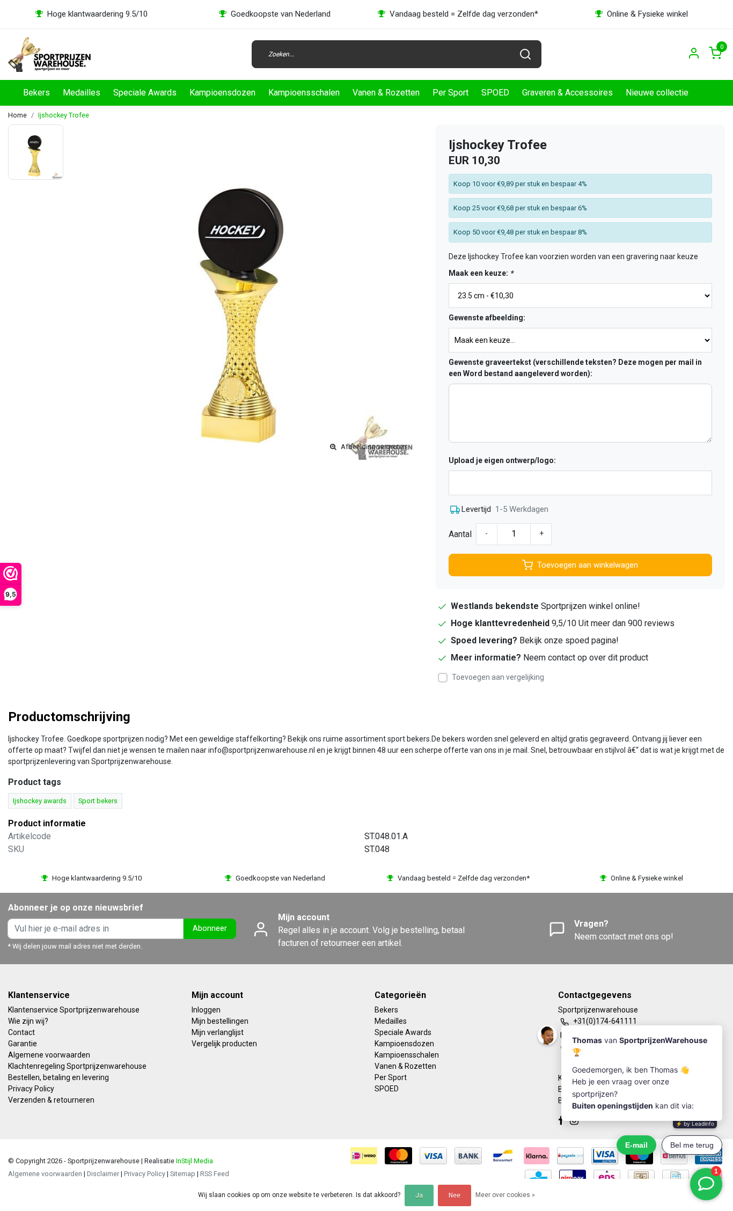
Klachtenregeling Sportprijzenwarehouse (77, 1066)
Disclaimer (103, 1174)
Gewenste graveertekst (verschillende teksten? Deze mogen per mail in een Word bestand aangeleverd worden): (575, 368)
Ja (419, 1195)
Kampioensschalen (304, 92)
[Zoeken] (525, 54)
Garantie (22, 1043)
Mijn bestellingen (220, 1021)
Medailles (81, 92)
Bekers (36, 92)
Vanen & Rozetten (386, 92)
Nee (454, 1195)
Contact (21, 1032)
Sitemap (182, 1174)
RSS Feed (214, 1174)
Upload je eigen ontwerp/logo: (502, 460)
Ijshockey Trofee (63, 115)
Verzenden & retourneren (51, 1100)
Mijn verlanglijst (218, 1032)
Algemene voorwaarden (49, 1055)
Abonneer (210, 928)
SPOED (495, 92)
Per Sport (450, 92)
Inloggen (206, 1010)
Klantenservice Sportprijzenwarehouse (74, 1010)
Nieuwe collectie (657, 92)
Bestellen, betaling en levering (58, 1077)
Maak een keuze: (481, 273)
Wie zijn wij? (28, 1021)
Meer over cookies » (505, 1195)
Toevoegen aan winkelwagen (587, 565)
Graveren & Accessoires (567, 92)
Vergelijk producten (224, 1043)
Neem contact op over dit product (585, 657)
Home (17, 115)
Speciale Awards (145, 92)
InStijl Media (193, 1161)
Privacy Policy (31, 1088)
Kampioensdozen (222, 92)
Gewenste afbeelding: (487, 317)
